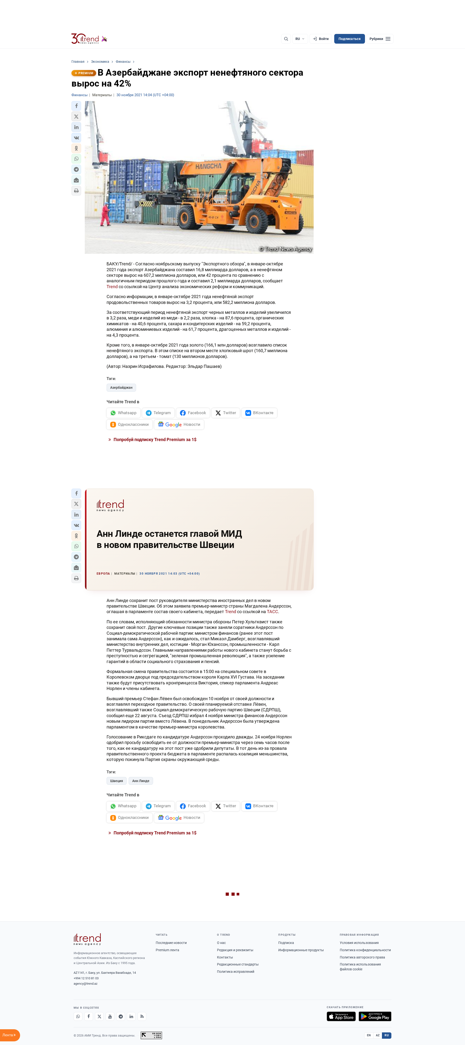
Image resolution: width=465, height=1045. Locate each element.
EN (369, 1035)
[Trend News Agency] (87, 939)
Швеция (116, 781)
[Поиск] (286, 39)
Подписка (286, 943)
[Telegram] (120, 1016)
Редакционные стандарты (238, 964)
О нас (221, 943)
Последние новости (171, 943)
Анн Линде (140, 781)
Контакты (225, 957)
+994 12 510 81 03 (86, 978)
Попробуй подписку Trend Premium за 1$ (154, 439)
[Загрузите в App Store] (341, 1016)
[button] (76, 106)
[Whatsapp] (78, 1016)
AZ (378, 1035)
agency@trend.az (85, 983)
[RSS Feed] (142, 1016)
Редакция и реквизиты (235, 950)
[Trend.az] (89, 38)
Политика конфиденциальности (365, 950)
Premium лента (167, 950)
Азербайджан (121, 387)
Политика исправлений (235, 972)
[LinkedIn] (131, 1016)
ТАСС (272, 611)
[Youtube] (110, 1016)
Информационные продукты (301, 950)
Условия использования (359, 943)
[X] (99, 1016)
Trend (112, 286)
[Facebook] (88, 1016)
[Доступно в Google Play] (375, 1016)
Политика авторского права (362, 957)
